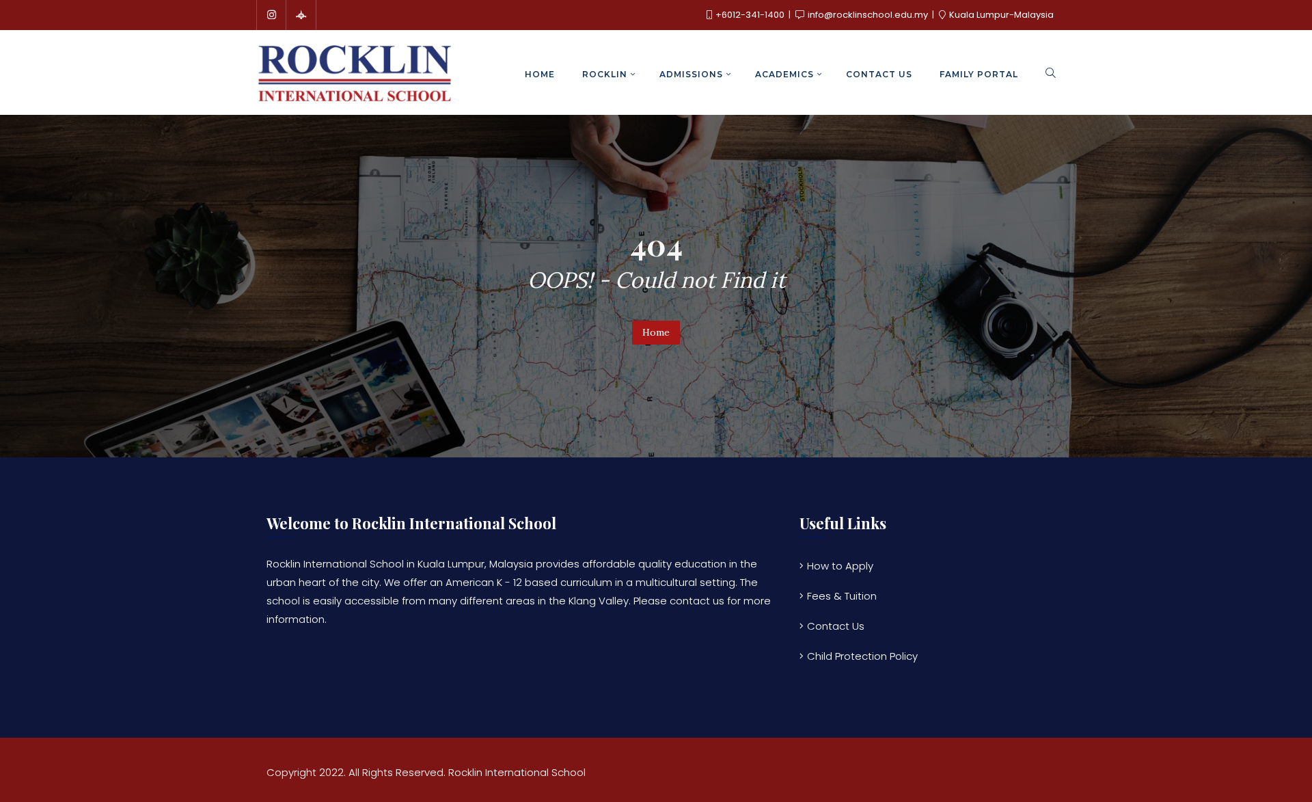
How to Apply (840, 566)
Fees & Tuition (842, 596)
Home (656, 332)
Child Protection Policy (862, 656)
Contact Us (835, 626)
